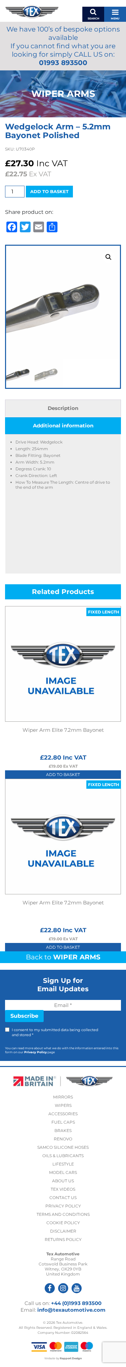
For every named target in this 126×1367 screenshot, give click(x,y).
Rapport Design (71, 1358)
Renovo (63, 1138)
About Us (63, 1180)
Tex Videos (63, 1189)
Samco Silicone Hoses (63, 1147)
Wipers (63, 1105)
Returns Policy (63, 1239)
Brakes (63, 1130)
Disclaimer (63, 1231)
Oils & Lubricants (63, 1155)
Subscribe (24, 1016)
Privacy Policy (35, 1052)
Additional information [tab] (63, 425)
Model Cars (63, 1172)
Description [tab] (63, 408)
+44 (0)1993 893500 (76, 1303)
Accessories (63, 1113)
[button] (108, 257)
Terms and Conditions (63, 1214)
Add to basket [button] (63, 774)
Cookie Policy (63, 1222)
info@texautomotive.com (71, 1310)
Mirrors (63, 1096)
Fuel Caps (63, 1122)
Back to (63, 957)
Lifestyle (63, 1164)
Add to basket (49, 191)
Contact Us (63, 1197)
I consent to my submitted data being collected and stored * (55, 1032)
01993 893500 (63, 63)
